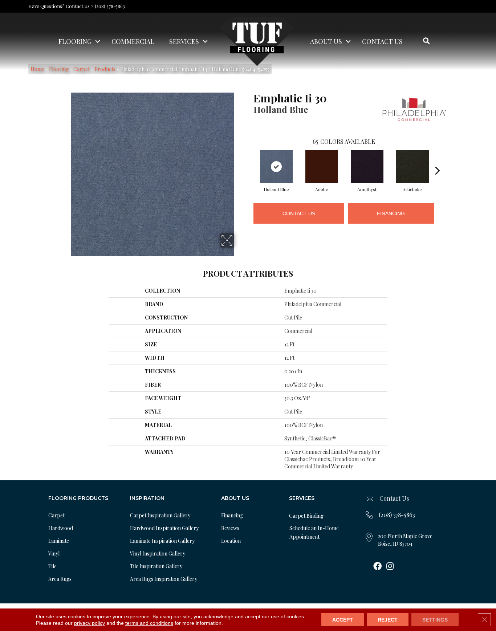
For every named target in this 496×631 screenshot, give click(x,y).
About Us (326, 41)
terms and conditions (149, 623)
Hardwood (60, 528)
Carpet (56, 515)
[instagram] (390, 566)
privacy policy (89, 623)
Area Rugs (60, 578)
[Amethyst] (367, 166)
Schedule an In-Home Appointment (314, 532)
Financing (391, 213)
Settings (435, 620)
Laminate (58, 540)
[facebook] (377, 566)
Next (437, 159)
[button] (98, 41)
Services (184, 41)
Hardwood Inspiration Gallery (164, 528)
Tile (52, 566)
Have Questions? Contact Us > (61, 6)
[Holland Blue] (276, 166)
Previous (249, 159)
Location (231, 540)
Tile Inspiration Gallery (156, 566)
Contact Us (382, 41)
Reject (388, 620)
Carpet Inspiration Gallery (160, 515)
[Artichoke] (412, 166)
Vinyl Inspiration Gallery (157, 553)
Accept (342, 620)
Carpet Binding (306, 515)
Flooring (75, 41)
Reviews (230, 528)
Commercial (132, 41)
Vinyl (54, 553)
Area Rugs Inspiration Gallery (163, 578)
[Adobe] (322, 166)
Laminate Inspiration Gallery (162, 540)
